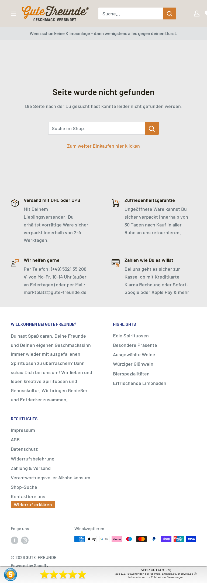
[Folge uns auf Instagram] (25, 540)
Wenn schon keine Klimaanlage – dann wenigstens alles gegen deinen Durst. (103, 33)
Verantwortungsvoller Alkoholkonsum (50, 477)
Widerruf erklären (33, 504)
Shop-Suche (24, 487)
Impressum (23, 430)
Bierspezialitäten (131, 374)
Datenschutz (24, 449)
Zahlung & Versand (31, 468)
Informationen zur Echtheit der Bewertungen (156, 577)
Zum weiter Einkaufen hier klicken (103, 146)
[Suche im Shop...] (152, 128)
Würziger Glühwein (133, 364)
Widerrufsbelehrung (32, 459)
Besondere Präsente (135, 345)
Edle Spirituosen (131, 335)
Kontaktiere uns (28, 496)
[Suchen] (169, 13)
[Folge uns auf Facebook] (14, 540)
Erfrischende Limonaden (139, 383)
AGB (15, 439)
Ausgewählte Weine (134, 354)
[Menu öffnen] (13, 14)
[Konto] (193, 13)
